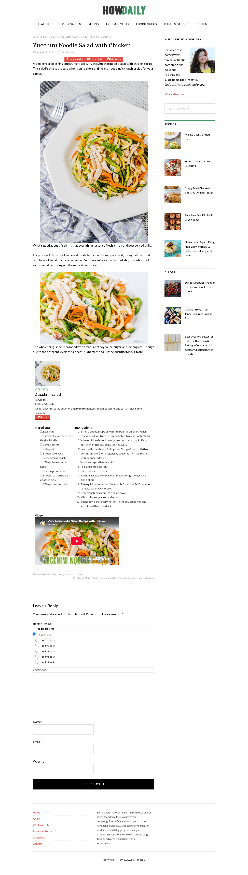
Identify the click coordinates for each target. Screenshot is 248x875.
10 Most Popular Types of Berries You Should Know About (200, 287)
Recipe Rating (42, 624)
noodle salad (115, 578)
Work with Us (41, 824)
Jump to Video (96, 59)
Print (43, 417)
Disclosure (39, 837)
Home (36, 812)
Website (38, 761)
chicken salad (99, 578)
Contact (37, 843)
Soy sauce (138, 578)
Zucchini (149, 578)
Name (38, 722)
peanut (127, 578)
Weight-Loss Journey (70, 574)
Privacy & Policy (42, 831)
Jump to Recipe (76, 59)
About (36, 818)
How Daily (124, 10)
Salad (54, 574)
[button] (36, 389)
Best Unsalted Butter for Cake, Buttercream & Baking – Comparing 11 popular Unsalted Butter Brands (199, 345)
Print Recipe (115, 59)
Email (37, 742)
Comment (40, 670)
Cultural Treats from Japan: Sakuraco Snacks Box (198, 314)
